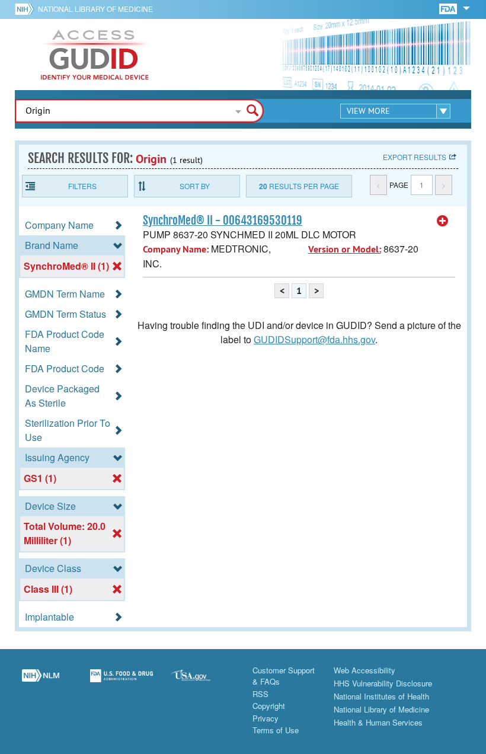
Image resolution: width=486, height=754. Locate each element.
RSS (260, 693)
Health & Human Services (378, 722)
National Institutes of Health (381, 696)
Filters (82, 186)
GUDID (95, 54)
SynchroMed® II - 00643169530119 (222, 220)
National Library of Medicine (95, 9)
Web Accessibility (364, 670)
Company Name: (176, 249)
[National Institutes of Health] (26, 9)
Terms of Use (275, 730)
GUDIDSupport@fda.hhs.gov (314, 339)
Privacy (265, 718)
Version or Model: (344, 249)
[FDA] (449, 8)
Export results (414, 157)
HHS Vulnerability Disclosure (383, 683)
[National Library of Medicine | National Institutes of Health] (40, 682)
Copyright (268, 705)
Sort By (195, 186)
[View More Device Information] (443, 221)
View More (368, 111)
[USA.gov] (202, 682)
